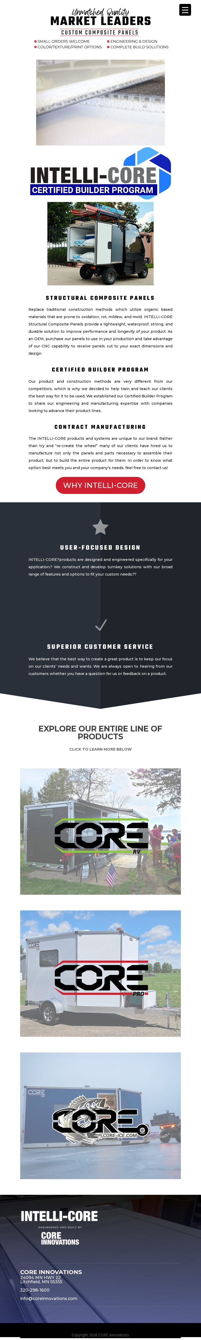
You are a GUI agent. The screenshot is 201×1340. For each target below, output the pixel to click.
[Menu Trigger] (185, 10)
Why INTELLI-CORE (100, 485)
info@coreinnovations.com (48, 1298)
